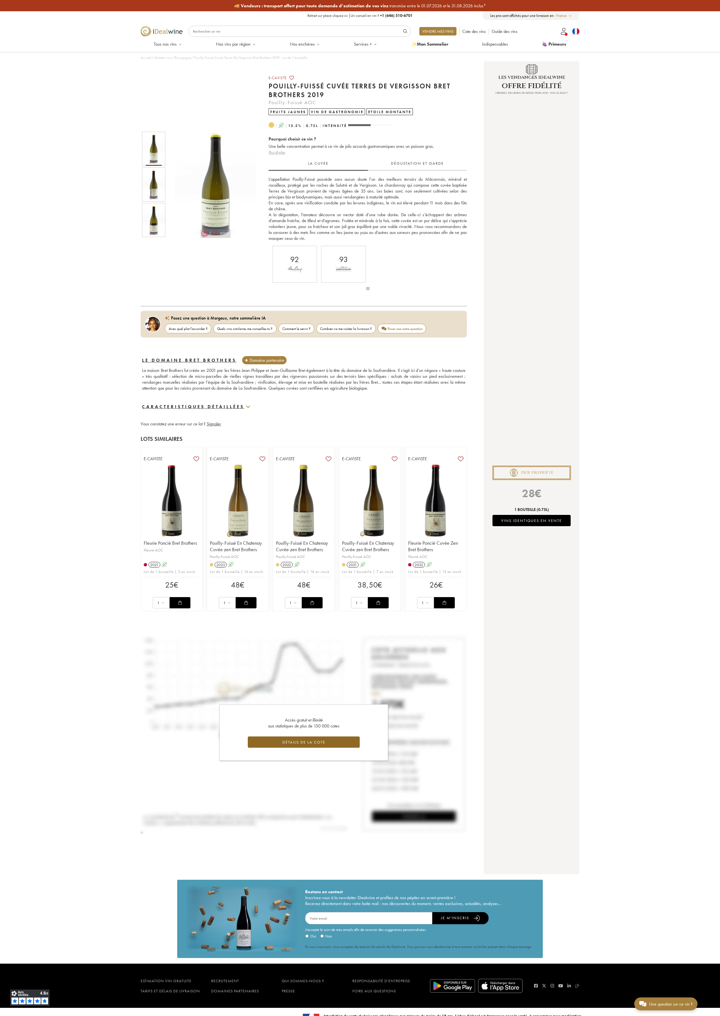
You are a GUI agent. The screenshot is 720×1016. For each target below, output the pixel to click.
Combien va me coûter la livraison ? (346, 328)
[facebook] (536, 986)
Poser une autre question (405, 328)
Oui (313, 936)
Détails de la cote (303, 742)
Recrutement (225, 980)
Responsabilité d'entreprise (381, 980)
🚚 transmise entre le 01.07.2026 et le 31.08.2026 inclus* (360, 6)
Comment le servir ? (296, 328)
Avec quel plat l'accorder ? (188, 328)
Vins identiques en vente (531, 520)
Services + (363, 44)
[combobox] (564, 16)
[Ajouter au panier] (180, 602)
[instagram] (552, 986)
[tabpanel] (368, 208)
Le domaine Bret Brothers (189, 360)
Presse (288, 990)
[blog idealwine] (577, 986)
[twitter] (544, 986)
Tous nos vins (165, 44)
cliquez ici (340, 15)
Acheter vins (163, 57)
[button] (212, 184)
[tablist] (368, 164)
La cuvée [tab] (318, 163)
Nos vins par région (233, 44)
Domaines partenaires (235, 990)
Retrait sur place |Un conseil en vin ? (360, 15)
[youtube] (560, 986)
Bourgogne (183, 57)
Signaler (214, 424)
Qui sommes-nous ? (303, 980)
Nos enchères (302, 44)
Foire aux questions (374, 990)
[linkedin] (569, 986)
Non (328, 936)
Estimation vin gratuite (166, 980)
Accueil (146, 57)
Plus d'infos (277, 152)
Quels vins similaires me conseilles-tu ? (245, 328)
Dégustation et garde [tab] (417, 163)
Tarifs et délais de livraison (170, 990)
